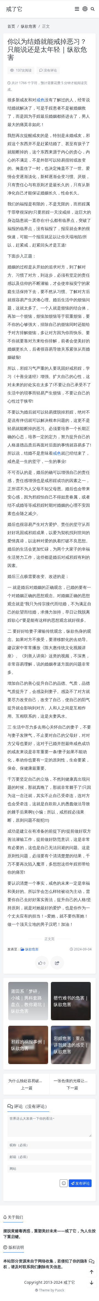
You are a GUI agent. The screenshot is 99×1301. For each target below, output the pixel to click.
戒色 (40, 99)
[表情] (64, 1183)
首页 (11, 26)
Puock (59, 1290)
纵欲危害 (28, 26)
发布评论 (82, 1183)
